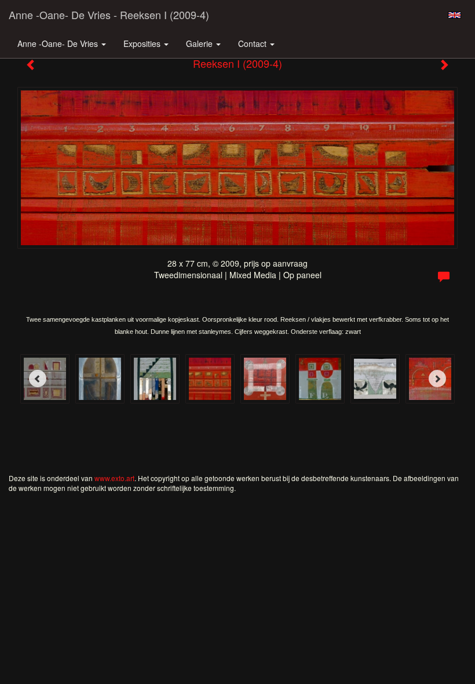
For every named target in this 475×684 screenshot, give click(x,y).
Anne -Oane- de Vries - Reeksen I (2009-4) (109, 14)
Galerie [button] (200, 43)
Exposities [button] (143, 43)
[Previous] (37, 378)
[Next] (437, 378)
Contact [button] (253, 43)
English (454, 15)
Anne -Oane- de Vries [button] (58, 43)
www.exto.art (114, 478)
